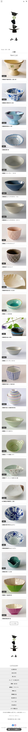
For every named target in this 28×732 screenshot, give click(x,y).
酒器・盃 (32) (14, 683)
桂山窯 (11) (14, 698)
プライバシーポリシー (14, 715)
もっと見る (14, 623)
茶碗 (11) (14, 690)
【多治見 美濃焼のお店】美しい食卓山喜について (14, 712)
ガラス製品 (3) (14, 708)
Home (2, 49)
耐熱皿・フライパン (14, 687)
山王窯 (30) (14, 669)
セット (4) (14, 701)
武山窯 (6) (14, 705)
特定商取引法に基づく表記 (14, 719)
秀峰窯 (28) (14, 694)
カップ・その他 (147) (14, 680)
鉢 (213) (14, 676)
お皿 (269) (14, 673)
